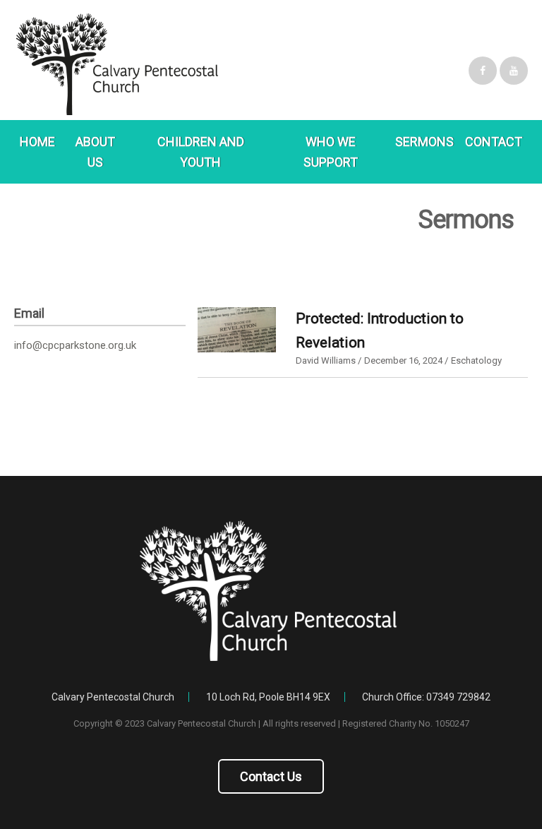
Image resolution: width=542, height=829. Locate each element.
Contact (493, 141)
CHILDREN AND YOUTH (200, 151)
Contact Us (271, 776)
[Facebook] (483, 70)
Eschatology (476, 360)
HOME (37, 141)
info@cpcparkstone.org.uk (75, 345)
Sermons (424, 141)
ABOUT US (95, 151)
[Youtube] (514, 70)
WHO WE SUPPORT (330, 151)
